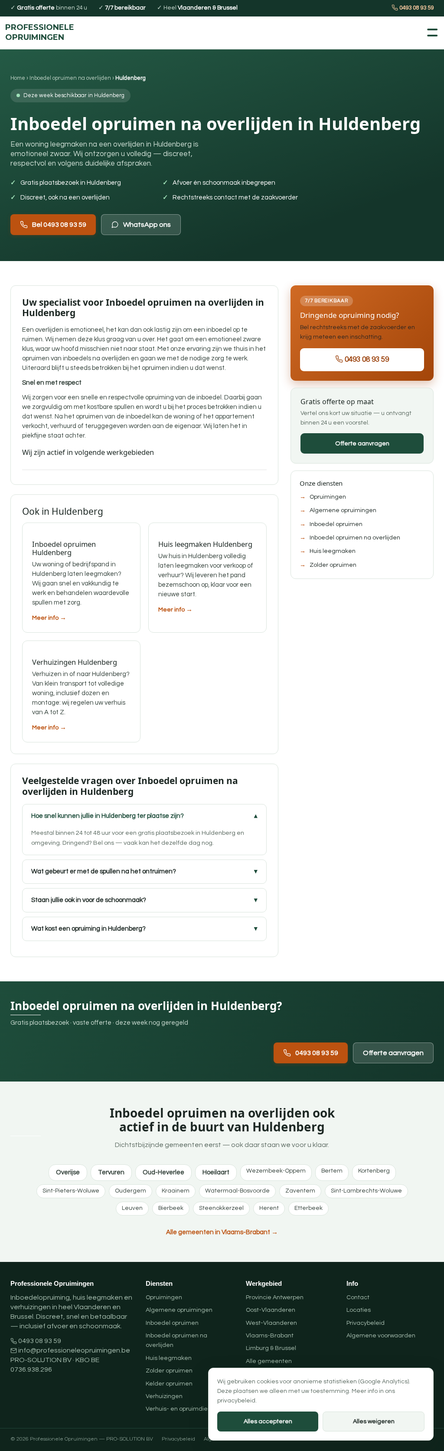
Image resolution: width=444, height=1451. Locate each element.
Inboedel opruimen (336, 524)
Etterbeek (308, 1208)
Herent (269, 1208)
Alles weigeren (374, 1421)
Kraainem (175, 1191)
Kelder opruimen (169, 1384)
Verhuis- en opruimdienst (181, 1409)
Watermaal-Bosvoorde (237, 1191)
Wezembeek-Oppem (276, 1171)
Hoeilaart (215, 1172)
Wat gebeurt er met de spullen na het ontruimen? (103, 871)
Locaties (358, 1310)
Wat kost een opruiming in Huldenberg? (88, 928)
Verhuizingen (164, 1396)
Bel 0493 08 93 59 (59, 224)
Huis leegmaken (333, 551)
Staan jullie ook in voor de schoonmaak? (88, 900)
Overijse (68, 1172)
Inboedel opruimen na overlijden (70, 78)
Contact (357, 1297)
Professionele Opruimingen (39, 32)
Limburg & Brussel (271, 1348)
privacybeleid (236, 1401)
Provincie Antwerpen (275, 1297)
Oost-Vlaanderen (270, 1310)
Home (17, 78)
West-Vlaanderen (271, 1323)
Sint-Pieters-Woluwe (70, 1191)
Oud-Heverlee (163, 1172)
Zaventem (300, 1191)
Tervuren (111, 1172)
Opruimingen (328, 497)
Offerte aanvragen (362, 443)
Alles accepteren (268, 1421)
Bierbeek (170, 1208)
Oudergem (130, 1191)
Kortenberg (374, 1171)
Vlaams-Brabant (270, 1336)
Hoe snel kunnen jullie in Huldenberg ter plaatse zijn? (107, 816)
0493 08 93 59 (416, 8)
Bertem (332, 1171)
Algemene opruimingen (343, 510)
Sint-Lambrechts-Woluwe (366, 1191)
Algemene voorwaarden (380, 1336)
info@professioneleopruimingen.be (74, 1350)
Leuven (132, 1208)
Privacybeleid (365, 1323)
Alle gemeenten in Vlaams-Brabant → (222, 1232)
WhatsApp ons (147, 224)
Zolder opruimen (333, 565)
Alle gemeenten (269, 1361)
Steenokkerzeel (221, 1208)
